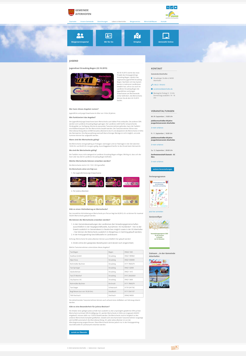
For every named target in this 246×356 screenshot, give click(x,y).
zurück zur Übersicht (79, 332)
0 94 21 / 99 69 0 (159, 85)
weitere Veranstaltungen (162, 169)
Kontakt (164, 21)
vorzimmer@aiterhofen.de (162, 89)
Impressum (101, 348)
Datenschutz (93, 348)
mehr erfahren (157, 128)
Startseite (72, 21)
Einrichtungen (103, 21)
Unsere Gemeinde (86, 21)
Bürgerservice (135, 21)
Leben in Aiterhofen (119, 21)
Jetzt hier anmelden (156, 212)
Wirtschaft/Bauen (150, 21)
